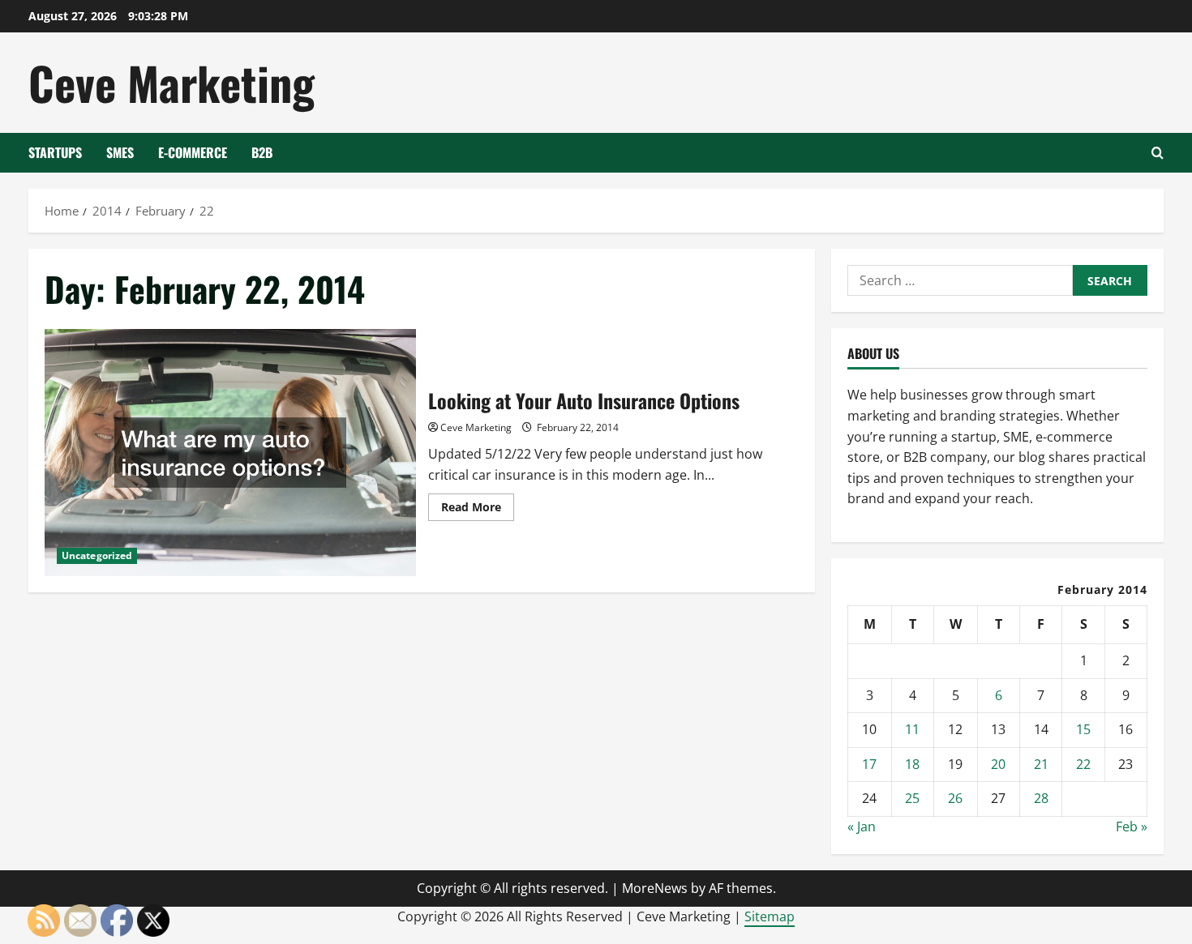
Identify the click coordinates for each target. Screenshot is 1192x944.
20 (998, 764)
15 (1083, 729)
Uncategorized (97, 555)
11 (912, 729)
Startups (55, 152)
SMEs (120, 152)
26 (955, 798)
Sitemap (769, 916)
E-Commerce (192, 152)
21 (1041, 764)
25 (912, 798)
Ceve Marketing (171, 82)
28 (1041, 798)
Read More (477, 509)
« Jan (861, 826)
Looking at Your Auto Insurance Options (230, 452)
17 (869, 764)
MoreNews (655, 888)
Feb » (1131, 826)
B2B (261, 152)
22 (1083, 764)
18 (912, 764)
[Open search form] (1157, 153)
